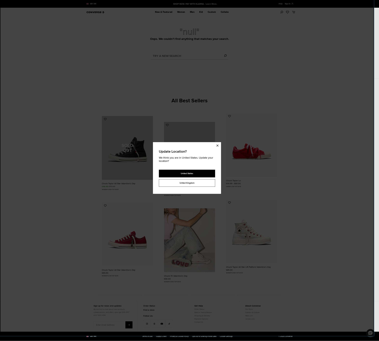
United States (187, 173)
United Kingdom (187, 182)
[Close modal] (218, 145)
